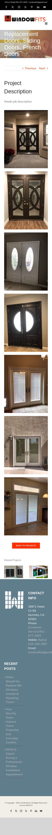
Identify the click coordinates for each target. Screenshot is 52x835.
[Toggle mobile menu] (46, 23)
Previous (30, 68)
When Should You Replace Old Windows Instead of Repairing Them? (13, 689)
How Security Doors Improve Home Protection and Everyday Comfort (12, 725)
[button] (6, 572)
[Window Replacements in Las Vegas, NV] (13, 567)
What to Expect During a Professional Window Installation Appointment (14, 762)
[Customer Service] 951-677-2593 (36, 631)
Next (42, 68)
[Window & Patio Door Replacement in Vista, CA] (38, 567)
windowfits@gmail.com (38, 2)
